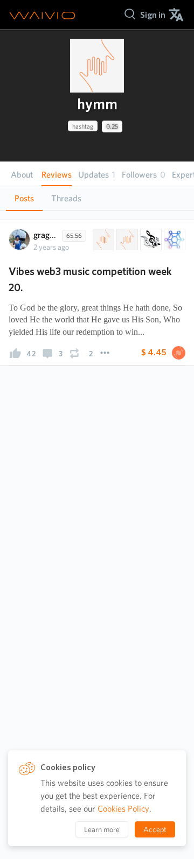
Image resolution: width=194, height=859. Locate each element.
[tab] (24, 199)
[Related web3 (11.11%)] (173, 239)
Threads (66, 198)
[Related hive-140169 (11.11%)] (102, 239)
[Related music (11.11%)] (150, 239)
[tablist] (97, 198)
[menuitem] (152, 15)
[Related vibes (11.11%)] (126, 239)
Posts (24, 198)
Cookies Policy (123, 808)
